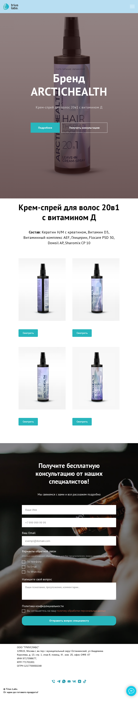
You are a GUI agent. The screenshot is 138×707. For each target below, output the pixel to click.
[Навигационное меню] (132, 6)
